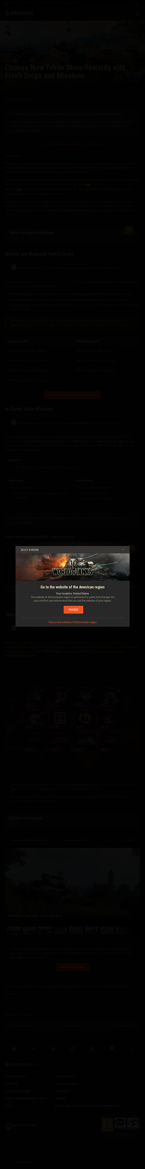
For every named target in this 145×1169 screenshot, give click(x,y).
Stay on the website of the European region (72, 622)
